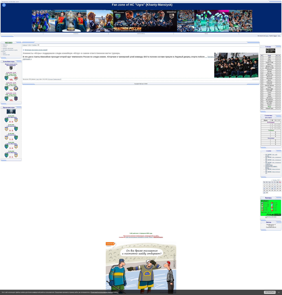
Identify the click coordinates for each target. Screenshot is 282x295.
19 (275, 188)
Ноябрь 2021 (276, 180)
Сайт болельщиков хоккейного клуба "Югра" (139, 237)
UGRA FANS (269, 165)
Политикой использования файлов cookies (104, 292)
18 (272, 188)
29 (264, 192)
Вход (206, 33)
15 (264, 188)
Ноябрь (34, 45)
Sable (37, 79)
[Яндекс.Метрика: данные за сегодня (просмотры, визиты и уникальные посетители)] (270, 217)
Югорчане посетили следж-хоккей (36, 50)
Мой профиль (141, 33)
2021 (29, 45)
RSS (279, 35)
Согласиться (270, 292)
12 (275, 186)
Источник (50, 79)
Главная (75, 33)
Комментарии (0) (57, 79)
